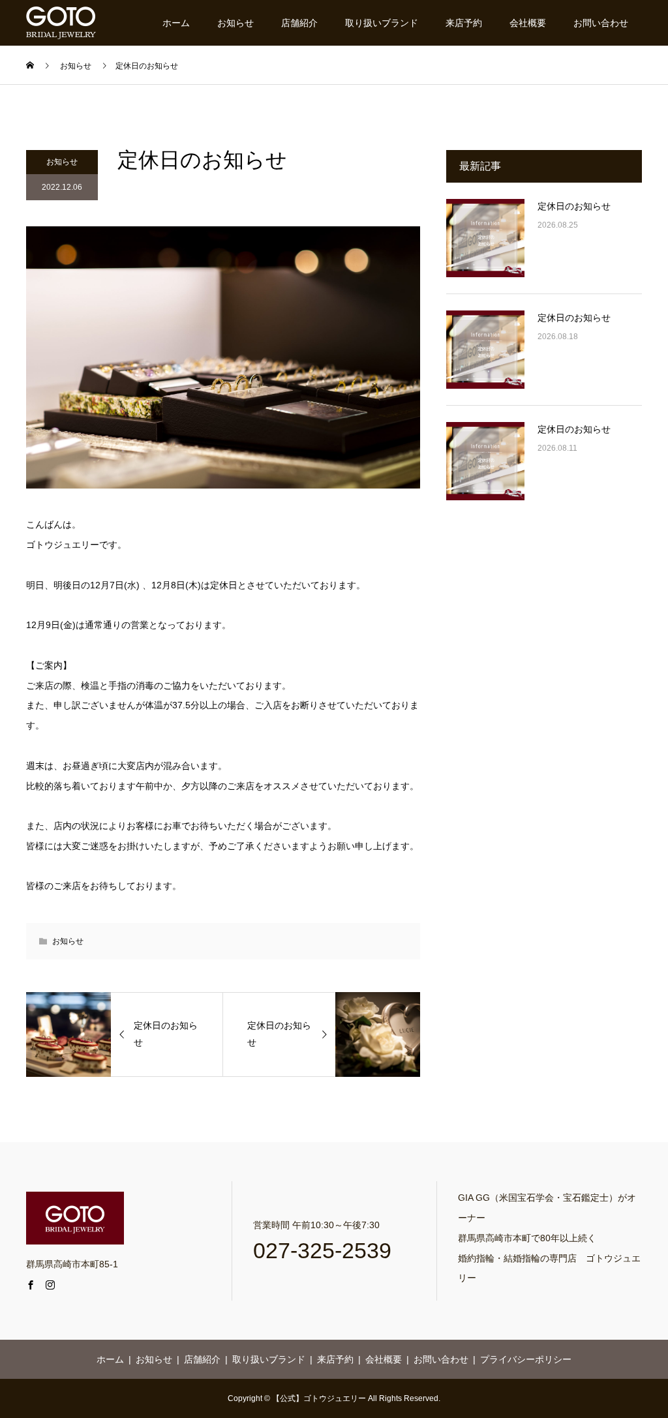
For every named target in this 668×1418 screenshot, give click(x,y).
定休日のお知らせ (574, 206)
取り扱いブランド (381, 23)
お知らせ (235, 23)
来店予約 (464, 23)
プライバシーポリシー (525, 1359)
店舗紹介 (299, 23)
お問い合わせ (600, 23)
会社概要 (527, 23)
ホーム (176, 23)
